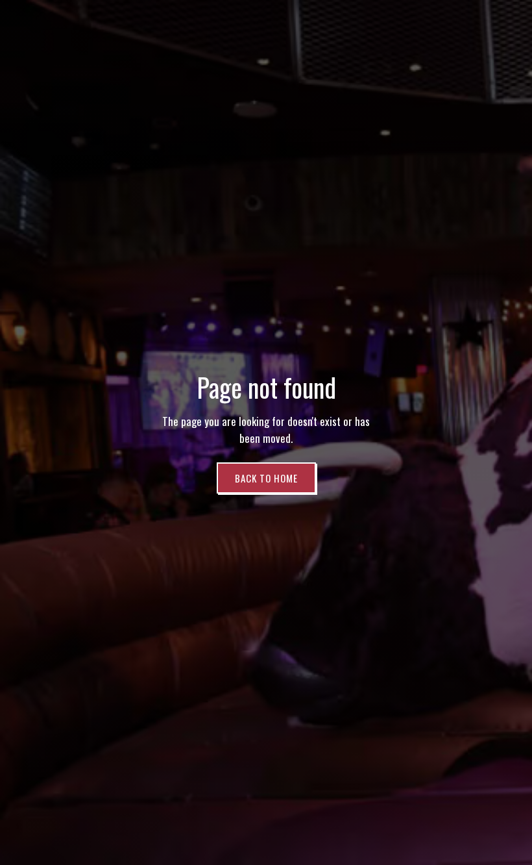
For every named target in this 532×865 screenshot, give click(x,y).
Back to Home (266, 478)
